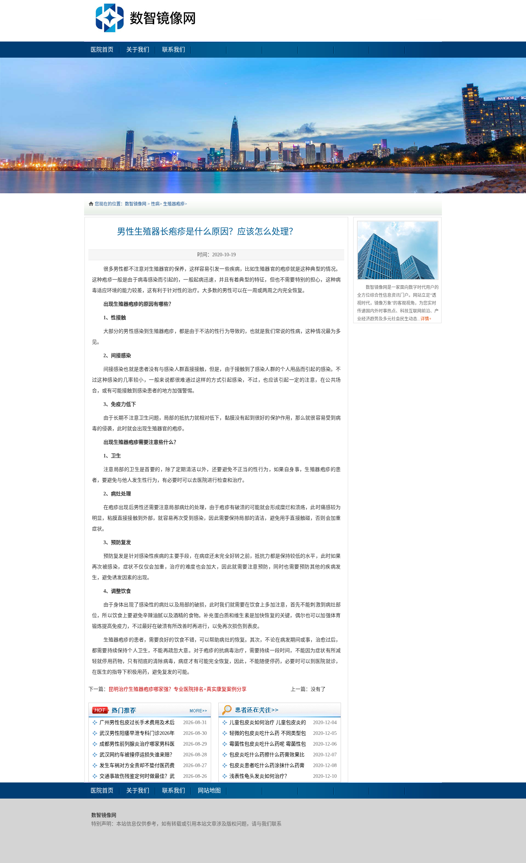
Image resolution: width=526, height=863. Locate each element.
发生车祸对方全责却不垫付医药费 (137, 765)
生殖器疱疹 (174, 204)
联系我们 (173, 50)
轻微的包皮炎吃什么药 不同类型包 (267, 733)
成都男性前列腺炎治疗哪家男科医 (137, 744)
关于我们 (137, 50)
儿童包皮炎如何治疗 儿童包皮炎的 (267, 722)
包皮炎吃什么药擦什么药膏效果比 (267, 754)
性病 (155, 204)
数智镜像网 (135, 204)
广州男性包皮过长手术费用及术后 (137, 722)
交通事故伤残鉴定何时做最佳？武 (137, 776)
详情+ (426, 318)
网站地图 (209, 790)
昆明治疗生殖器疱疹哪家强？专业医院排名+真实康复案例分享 (177, 689)
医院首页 (102, 50)
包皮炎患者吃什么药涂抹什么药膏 (267, 765)
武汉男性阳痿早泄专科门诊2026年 (137, 733)
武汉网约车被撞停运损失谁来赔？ (137, 754)
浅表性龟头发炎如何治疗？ (259, 776)
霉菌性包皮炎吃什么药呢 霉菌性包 (267, 744)
